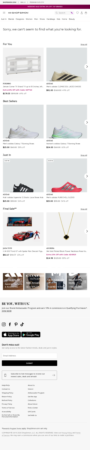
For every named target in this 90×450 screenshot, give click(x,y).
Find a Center (33, 408)
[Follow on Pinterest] (16, 325)
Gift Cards (32, 412)
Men (36, 19)
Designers (20, 19)
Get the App (32, 397)
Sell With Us (32, 415)
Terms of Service (8, 408)
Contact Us (6, 389)
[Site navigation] (4, 13)
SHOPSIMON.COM (9, 2)
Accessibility (6, 412)
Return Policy (7, 397)
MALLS (23, 2)
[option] (23, 71)
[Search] (64, 13)
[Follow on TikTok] (22, 325)
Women (29, 19)
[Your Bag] (86, 13)
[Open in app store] (11, 336)
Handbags (51, 19)
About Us (31, 385)
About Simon (32, 404)
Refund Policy (7, 400)
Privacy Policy (7, 404)
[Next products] (87, 66)
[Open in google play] (30, 336)
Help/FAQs (6, 385)
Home (64, 19)
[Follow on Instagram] (4, 325)
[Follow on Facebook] (10, 325)
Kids (58, 19)
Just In (4, 19)
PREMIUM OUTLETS (37, 2)
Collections (32, 400)
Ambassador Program (36, 393)
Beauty (72, 19)
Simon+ (30, 389)
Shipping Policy (7, 393)
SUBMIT (29, 363)
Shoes (42, 19)
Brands (11, 19)
